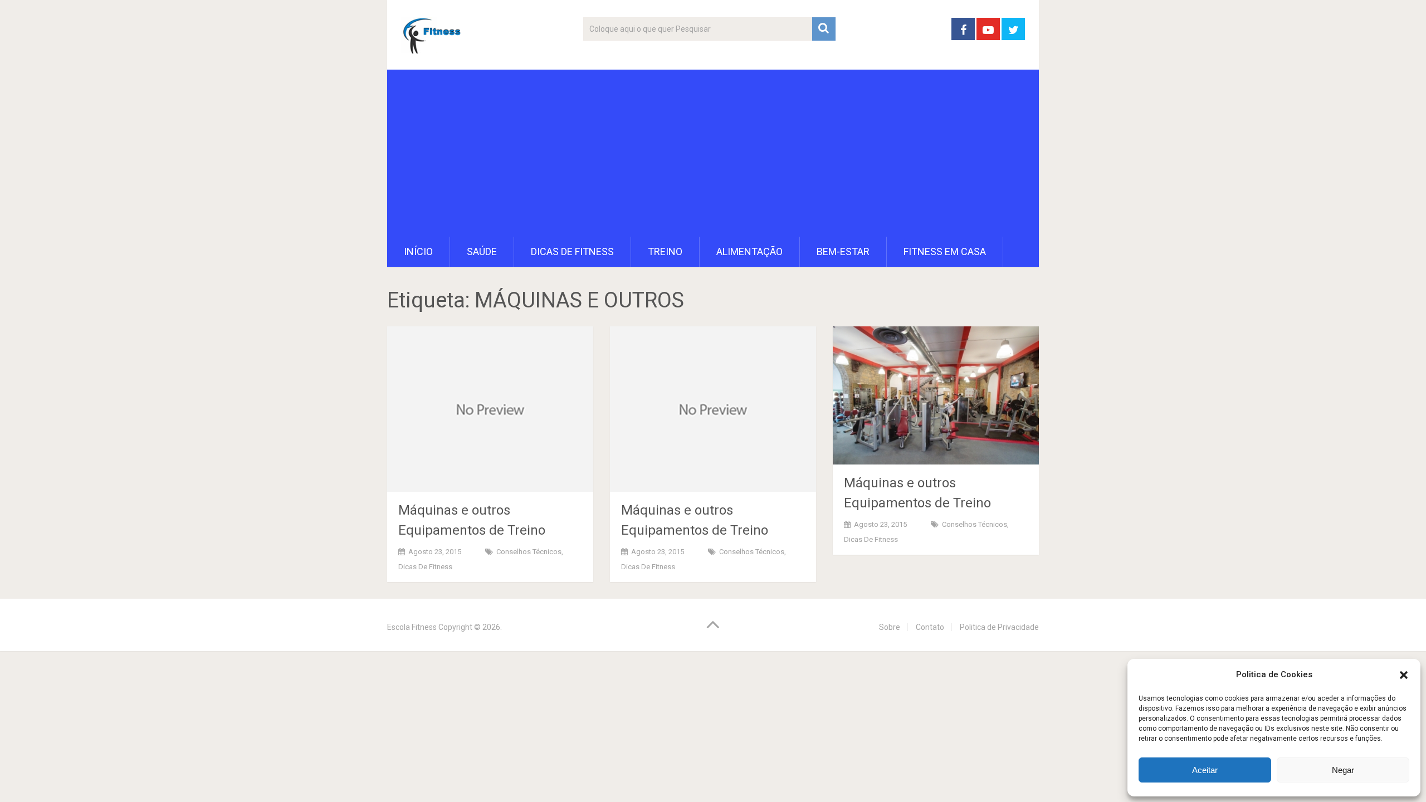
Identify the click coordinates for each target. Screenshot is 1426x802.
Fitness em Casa (945, 251)
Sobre (889, 627)
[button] (1403, 675)
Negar (1343, 770)
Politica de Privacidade (999, 627)
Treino (665, 251)
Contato (930, 627)
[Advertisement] (713, 153)
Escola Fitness (412, 627)
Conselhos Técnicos (528, 551)
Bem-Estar (843, 251)
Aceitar (1205, 770)
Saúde (482, 251)
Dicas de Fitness (572, 251)
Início (418, 251)
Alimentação (749, 251)
